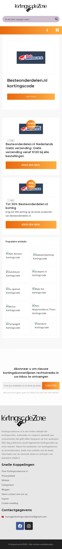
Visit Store (31, 96)
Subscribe (51, 385)
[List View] (12, 104)
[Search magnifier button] (56, 19)
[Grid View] (9, 104)
